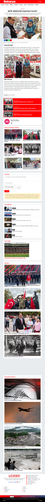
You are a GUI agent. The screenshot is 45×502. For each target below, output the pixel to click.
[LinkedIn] (15, 482)
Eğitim (11, 4)
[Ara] (39, 1)
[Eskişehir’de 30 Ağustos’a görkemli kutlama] (13, 134)
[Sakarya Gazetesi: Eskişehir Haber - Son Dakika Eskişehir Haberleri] (9, 1)
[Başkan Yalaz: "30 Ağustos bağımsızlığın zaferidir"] (13, 148)
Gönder (7, 191)
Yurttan (2, 4)
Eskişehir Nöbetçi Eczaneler (33, 475)
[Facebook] (9, 482)
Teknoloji (6, 490)
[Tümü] (40, 204)
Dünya (7, 4)
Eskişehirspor (7, 489)
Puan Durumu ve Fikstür (32, 480)
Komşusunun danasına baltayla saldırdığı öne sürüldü (25, 225)
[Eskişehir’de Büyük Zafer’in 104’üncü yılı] (32, 134)
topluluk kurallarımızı (19, 196)
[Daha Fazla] (11, 40)
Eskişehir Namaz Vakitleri (32, 477)
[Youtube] (17, 482)
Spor (13, 229)
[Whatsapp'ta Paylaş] (9, 40)
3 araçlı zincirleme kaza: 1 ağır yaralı (22, 220)
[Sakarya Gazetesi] (7, 121)
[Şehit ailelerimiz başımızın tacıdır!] (22, 28)
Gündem (16, 4)
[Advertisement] (22, 366)
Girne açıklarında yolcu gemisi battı (22, 215)
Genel (25, 4)
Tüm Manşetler (30, 481)
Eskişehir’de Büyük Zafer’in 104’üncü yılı (32, 140)
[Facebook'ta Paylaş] (4, 40)
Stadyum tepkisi (17, 236)
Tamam (40, 500)
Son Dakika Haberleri (32, 482)
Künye (24, 491)
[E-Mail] (11, 123)
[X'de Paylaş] (7, 40)
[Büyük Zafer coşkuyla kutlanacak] (32, 162)
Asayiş (20, 4)
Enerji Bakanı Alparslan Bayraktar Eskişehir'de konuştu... (26, 209)
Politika (36, 4)
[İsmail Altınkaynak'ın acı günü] (13, 162)
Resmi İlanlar (31, 4)
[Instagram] (13, 482)
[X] (11, 482)
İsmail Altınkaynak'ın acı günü (10, 168)
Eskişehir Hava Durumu (32, 476)
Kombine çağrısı (17, 231)
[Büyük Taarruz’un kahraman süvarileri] (32, 148)
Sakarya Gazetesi (8, 42)
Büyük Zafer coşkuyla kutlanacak (30, 168)
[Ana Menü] (40, 1)
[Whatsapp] (19, 482)
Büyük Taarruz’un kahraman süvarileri (31, 154)
